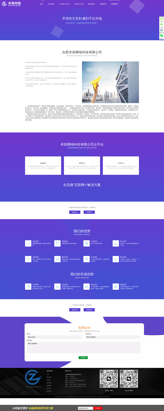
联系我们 (49, 391)
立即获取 (97, 408)
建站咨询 (74, 212)
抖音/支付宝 (78, 4)
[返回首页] (19, 4)
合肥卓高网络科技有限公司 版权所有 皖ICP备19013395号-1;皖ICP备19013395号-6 (88, 396)
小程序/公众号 (64, 4)
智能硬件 (103, 4)
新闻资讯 (49, 383)
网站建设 (91, 4)
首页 (41, 4)
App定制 (51, 4)
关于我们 (49, 388)
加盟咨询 (89, 212)
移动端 (48, 380)
